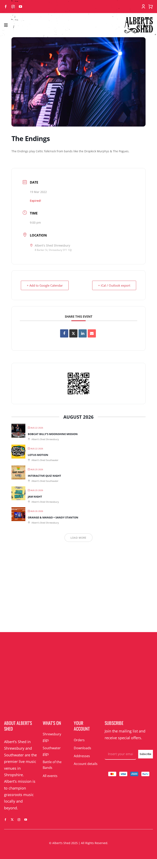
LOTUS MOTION (38, 455)
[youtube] (20, 6)
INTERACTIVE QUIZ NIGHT (44, 476)
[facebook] (5, 6)
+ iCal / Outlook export (114, 285)
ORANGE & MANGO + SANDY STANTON (53, 517)
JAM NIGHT (35, 496)
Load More (78, 537)
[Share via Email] (92, 333)
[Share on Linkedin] (82, 333)
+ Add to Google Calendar (45, 285)
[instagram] (13, 6)
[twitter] (12, 819)
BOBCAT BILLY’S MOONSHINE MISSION (53, 434)
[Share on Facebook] (64, 333)
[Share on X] (73, 333)
